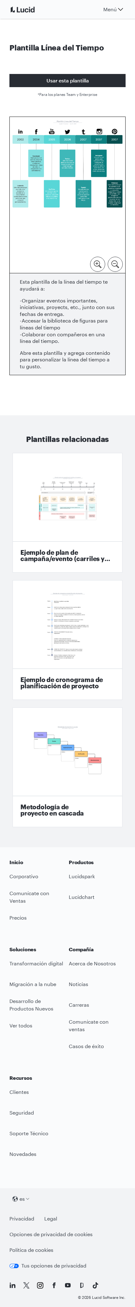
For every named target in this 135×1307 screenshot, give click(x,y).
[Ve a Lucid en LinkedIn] (12, 1285)
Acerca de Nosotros (92, 963)
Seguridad (21, 1112)
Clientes (19, 1092)
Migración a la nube (32, 984)
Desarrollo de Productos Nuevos (31, 1004)
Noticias (78, 984)
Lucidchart (81, 897)
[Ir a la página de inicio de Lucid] (30, 9)
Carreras (79, 1005)
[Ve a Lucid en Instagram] (40, 1285)
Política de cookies (31, 1250)
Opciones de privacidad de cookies (51, 1234)
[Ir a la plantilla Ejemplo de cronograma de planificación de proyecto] (67, 640)
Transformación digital (36, 963)
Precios (18, 918)
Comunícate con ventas (89, 1025)
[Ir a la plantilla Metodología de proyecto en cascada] (67, 767)
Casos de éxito (86, 1046)
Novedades (22, 1154)
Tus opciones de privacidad (53, 1265)
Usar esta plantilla (67, 80)
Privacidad (21, 1218)
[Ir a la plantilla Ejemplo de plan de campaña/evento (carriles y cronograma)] (67, 512)
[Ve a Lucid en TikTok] (95, 1285)
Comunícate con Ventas (29, 897)
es (22, 1199)
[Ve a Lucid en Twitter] (26, 1285)
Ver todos (20, 1025)
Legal (50, 1218)
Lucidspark (82, 876)
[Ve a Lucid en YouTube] (68, 1285)
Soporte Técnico (28, 1133)
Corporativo (23, 876)
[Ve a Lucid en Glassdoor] (81, 1285)
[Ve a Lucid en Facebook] (54, 1285)
